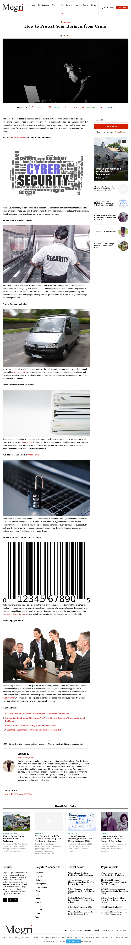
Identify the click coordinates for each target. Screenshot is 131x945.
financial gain (27, 442)
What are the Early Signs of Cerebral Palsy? (66, 744)
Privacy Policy (119, 132)
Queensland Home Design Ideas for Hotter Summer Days (104, 246)
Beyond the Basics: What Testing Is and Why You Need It (31, 725)
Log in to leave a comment (18, 794)
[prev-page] (119, 141)
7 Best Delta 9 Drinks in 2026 (105, 232)
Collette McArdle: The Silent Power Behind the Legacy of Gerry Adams (105, 217)
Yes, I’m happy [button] (73, 941)
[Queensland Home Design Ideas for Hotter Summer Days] (123, 246)
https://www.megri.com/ (26, 758)
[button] (62, 12)
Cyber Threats (33, 455)
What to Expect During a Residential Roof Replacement (108, 171)
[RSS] (10, 900)
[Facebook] (5, 900)
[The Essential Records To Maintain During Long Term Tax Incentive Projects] (123, 189)
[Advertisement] (111, 270)
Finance (39, 833)
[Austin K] (9, 766)
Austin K (67, 35)
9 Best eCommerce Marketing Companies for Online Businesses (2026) (104, 203)
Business (65, 22)
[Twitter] (15, 900)
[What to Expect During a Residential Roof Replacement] (111, 159)
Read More (86, 941)
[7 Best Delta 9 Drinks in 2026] (123, 231)
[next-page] (124, 141)
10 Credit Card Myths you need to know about (23, 744)
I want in (110, 126)
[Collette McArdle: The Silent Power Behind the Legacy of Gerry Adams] (123, 217)
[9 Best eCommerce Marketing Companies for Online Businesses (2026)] (123, 203)
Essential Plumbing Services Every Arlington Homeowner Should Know (37, 714)
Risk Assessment (20, 137)
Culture (104, 833)
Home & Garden (10, 833)
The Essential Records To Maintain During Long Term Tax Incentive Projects (104, 189)
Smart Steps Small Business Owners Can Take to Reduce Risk (33, 730)
